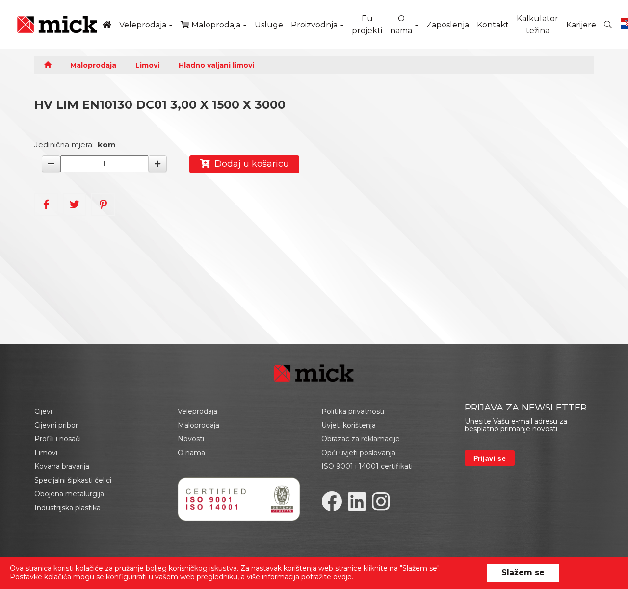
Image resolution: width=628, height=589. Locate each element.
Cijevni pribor (56, 425)
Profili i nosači (57, 439)
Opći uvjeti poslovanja (358, 452)
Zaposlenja (447, 24)
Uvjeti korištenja (348, 425)
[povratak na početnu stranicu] (57, 24)
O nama (401, 24)
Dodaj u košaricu (249, 163)
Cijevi (43, 411)
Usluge (269, 24)
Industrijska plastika (67, 507)
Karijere (581, 24)
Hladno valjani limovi (216, 65)
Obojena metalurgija (69, 493)
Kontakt (493, 24)
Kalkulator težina (537, 24)
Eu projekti (367, 24)
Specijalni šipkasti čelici (72, 480)
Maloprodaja (214, 24)
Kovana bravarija (61, 466)
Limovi (147, 65)
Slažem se (523, 572)
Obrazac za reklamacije (360, 439)
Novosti (191, 439)
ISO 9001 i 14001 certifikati (367, 466)
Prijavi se (489, 458)
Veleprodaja (142, 24)
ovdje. (343, 576)
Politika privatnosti (352, 411)
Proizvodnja (314, 24)
